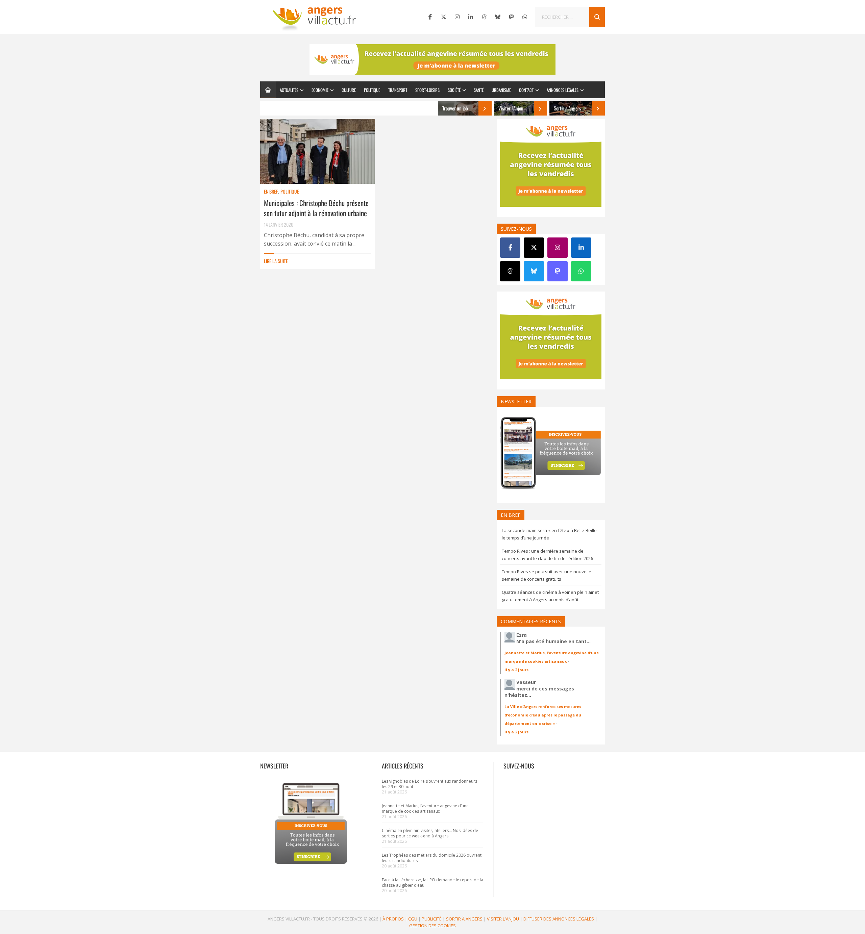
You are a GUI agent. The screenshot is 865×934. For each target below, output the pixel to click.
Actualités (289, 89)
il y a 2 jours (516, 669)
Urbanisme (501, 89)
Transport (397, 89)
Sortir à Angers (464, 919)
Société (454, 89)
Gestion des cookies (432, 926)
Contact (526, 89)
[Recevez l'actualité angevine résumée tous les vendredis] (432, 59)
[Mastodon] (511, 17)
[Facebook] (430, 17)
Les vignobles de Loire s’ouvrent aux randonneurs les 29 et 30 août (429, 783)
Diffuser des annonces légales (558, 919)
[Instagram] (457, 17)
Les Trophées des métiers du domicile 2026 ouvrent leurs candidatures (431, 857)
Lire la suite (276, 260)
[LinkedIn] (470, 17)
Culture (349, 89)
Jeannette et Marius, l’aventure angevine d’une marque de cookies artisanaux (425, 808)
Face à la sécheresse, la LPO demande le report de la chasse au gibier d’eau (432, 882)
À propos (393, 919)
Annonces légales (562, 89)
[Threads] (484, 17)
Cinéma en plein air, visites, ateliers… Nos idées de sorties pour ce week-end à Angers (430, 833)
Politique (372, 89)
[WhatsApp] (524, 17)
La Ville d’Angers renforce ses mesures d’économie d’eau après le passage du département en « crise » (542, 715)
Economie (320, 89)
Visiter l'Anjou (503, 919)
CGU (412, 919)
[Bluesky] (497, 17)
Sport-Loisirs (427, 89)
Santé (479, 89)
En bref (271, 191)
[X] (443, 17)
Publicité (432, 919)
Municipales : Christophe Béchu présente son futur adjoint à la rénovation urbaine (316, 208)
